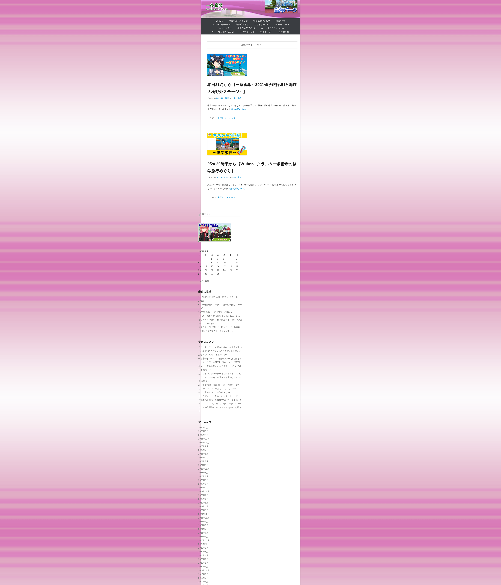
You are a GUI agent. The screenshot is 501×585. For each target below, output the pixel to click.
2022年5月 (203, 503)
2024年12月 (204, 457)
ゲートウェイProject (223, 32)
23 (218, 270)
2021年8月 (203, 525)
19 (237, 266)
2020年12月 (204, 540)
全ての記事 (284, 32)
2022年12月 (204, 488)
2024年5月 (203, 465)
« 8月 (200, 281)
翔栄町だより (242, 24)
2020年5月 (203, 563)
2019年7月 (203, 578)
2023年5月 (203, 480)
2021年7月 (203, 529)
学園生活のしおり (261, 21)
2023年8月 (203, 473)
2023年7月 (203, 476)
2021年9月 (203, 521)
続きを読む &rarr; (239, 109)
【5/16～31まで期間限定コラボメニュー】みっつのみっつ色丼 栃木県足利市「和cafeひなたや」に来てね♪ (220, 320)
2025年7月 (203, 450)
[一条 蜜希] (250, 9)
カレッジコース (282, 24)
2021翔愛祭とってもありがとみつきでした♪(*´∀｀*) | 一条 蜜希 (219, 366)
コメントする (230, 118)
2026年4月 (203, 435)
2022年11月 (203, 491)
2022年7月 (203, 495)
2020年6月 (203, 559)
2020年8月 (203, 552)
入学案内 (219, 21)
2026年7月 (203, 427)
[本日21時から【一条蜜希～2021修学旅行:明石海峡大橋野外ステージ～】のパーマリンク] (252, 65)
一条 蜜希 (214, 5)
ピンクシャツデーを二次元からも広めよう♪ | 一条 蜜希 (219, 377)
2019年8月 (203, 574)
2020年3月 (203, 567)
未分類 (220, 118)
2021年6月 (203, 533)
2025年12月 (204, 439)
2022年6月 (203, 499)
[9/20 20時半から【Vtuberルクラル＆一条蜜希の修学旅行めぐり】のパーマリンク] (252, 144)
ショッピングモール (221, 24)
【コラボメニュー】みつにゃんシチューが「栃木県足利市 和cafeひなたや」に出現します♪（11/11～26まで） (220, 400)
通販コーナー (266, 32)
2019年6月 (203, 582)
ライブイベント (247, 32)
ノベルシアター (224, 28)
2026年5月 (203, 431)
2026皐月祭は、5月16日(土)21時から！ (216, 312)
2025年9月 (203, 446)
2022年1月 (203, 510)
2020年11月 (203, 544)
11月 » (208, 281)
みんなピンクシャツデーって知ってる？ (217, 373)
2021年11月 (203, 518)
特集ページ (281, 21)
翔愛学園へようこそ (238, 21)
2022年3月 (203, 506)
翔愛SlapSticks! (246, 28)
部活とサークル (261, 24)
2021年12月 (204, 514)
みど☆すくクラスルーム (272, 28)
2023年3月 (203, 484)
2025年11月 (203, 442)
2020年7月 (203, 555)
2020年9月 (203, 548)
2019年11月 (203, 570)
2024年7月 (203, 461)
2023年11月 (203, 469)
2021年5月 (203, 536)
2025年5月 (203, 454)
